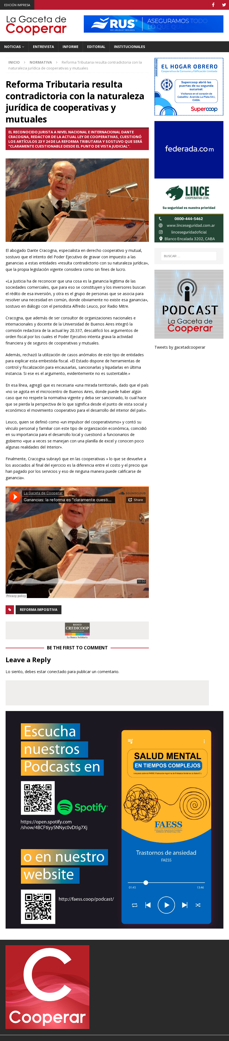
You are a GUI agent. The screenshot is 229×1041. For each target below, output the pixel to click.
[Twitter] (224, 5)
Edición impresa (17, 5)
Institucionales (129, 46)
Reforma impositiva (38, 609)
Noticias (12, 46)
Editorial (96, 46)
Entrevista (43, 46)
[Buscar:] (189, 256)
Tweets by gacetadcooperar (179, 347)
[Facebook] (213, 5)
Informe (70, 46)
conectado (56, 671)
